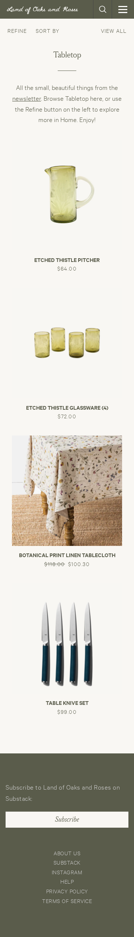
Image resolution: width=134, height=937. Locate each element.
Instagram (67, 871)
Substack (67, 862)
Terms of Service (67, 900)
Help (67, 881)
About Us (67, 852)
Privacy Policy (67, 890)
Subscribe (67, 819)
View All (114, 30)
